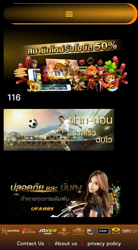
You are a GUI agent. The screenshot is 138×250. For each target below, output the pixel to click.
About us (65, 243)
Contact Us (30, 243)
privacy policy (104, 243)
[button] (69, 13)
